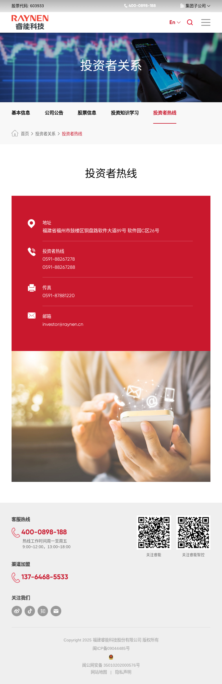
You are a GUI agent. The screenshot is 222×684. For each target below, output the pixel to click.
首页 (25, 133)
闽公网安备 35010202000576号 (111, 665)
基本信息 (21, 112)
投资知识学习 (125, 112)
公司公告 (54, 112)
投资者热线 (164, 112)
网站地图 (99, 672)
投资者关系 (45, 133)
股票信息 (87, 112)
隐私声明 (123, 672)
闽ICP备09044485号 (111, 648)
